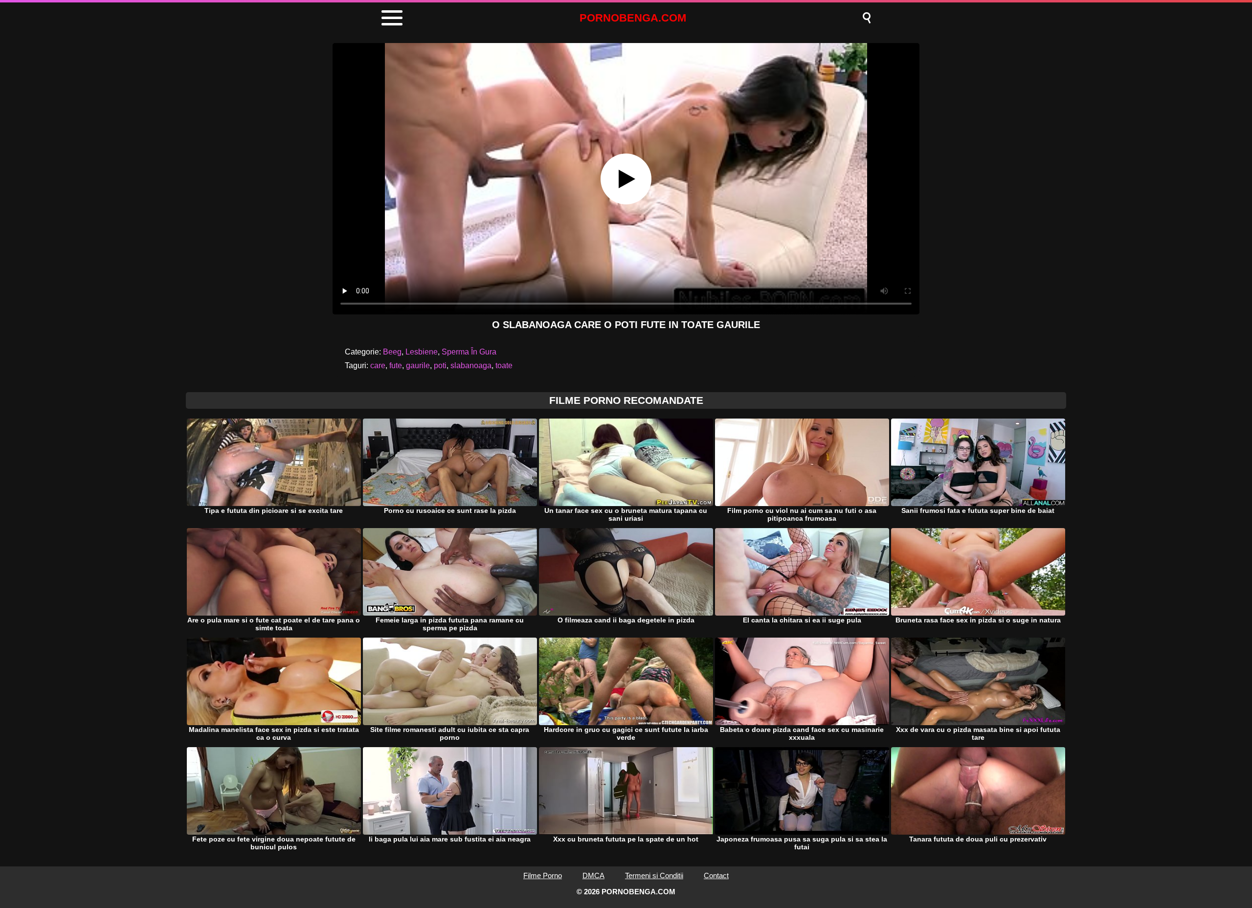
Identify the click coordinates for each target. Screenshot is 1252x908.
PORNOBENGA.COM (633, 18)
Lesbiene (421, 352)
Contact (716, 875)
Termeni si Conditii (654, 875)
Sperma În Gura (469, 352)
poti (440, 365)
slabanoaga (471, 365)
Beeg (392, 352)
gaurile (418, 365)
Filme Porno (542, 875)
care (377, 365)
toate (504, 365)
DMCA (593, 875)
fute (395, 365)
